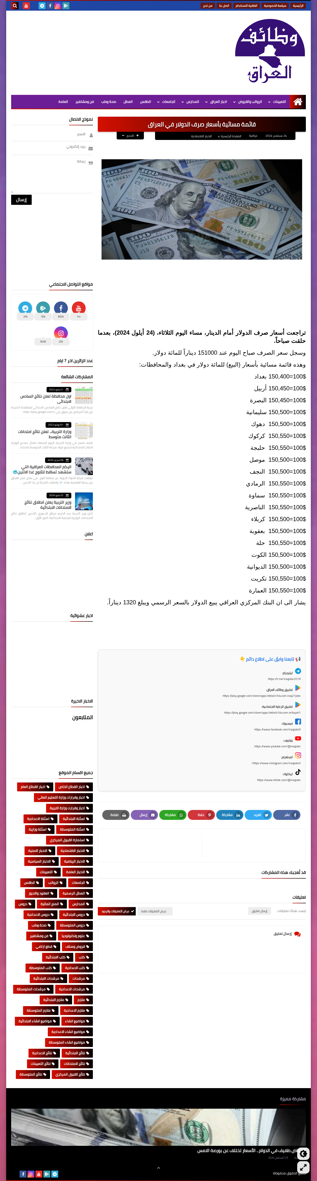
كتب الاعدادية (75, 968)
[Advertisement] (101, 52)
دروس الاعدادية (38, 914)
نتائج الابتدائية (75, 1053)
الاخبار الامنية (37, 850)
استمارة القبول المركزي (67, 840)
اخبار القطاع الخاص (72, 786)
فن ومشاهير (85, 101)
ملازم (81, 999)
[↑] (158, 1168)
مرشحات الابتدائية (46, 978)
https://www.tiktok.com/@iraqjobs (279, 780)
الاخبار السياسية (39, 861)
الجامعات (168, 101)
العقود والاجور (39, 893)
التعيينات (279, 101)
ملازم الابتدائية (53, 999)
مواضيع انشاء (75, 1021)
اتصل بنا (224, 5)
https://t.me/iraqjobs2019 (284, 679)
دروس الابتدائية (74, 914)
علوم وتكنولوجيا (73, 936)
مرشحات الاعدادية (72, 989)
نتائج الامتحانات (74, 1063)
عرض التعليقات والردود (116, 911)
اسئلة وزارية (38, 829)
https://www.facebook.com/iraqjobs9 (277, 729)
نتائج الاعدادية (42, 1053)
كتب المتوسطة (40, 968)
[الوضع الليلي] (303, 1154)
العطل (128, 101)
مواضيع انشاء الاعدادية (68, 1031)
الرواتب (53, 882)
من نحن (207, 5)
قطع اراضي (44, 946)
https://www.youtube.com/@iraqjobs (277, 746)
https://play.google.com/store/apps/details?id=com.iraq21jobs (262, 695)
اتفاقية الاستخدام (246, 5)
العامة (63, 101)
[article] (152, 845)
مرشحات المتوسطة (31, 989)
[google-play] (65, 5)
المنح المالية (50, 904)
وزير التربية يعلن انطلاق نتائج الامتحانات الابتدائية (48, 504)
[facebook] (50, 5)
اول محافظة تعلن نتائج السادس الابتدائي (45, 398)
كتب (82, 957)
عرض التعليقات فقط (153, 911)
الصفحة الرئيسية (231, 136)
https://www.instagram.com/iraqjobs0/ (276, 763)
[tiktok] (34, 5)
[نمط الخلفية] (303, 1167)
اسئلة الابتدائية (74, 818)
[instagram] (57, 5)
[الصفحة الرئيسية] (298, 101)
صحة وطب (108, 101)
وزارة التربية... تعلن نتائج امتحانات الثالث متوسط (44, 434)
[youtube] (26, 5)
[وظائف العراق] (270, 51)
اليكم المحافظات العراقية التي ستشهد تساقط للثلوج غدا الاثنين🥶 (42, 469)
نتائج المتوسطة (31, 1074)
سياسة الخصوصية (275, 5)
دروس (23, 904)
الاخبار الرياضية (74, 861)
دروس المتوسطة (72, 925)
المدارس (192, 101)
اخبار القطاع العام (33, 786)
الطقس (145, 101)
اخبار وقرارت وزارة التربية (67, 808)
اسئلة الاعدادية (38, 818)
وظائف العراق (258, 1173)
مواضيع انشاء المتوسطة (67, 1042)
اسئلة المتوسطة (72, 829)
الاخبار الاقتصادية (201, 136)
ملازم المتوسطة (39, 1010)
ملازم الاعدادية (74, 1010)
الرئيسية (298, 5)
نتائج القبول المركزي (70, 1074)
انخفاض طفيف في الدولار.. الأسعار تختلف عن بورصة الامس (251, 1150)
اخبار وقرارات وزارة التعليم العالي (61, 797)
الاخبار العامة (75, 872)
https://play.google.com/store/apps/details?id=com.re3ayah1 (262, 712)
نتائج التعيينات (41, 1063)
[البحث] (15, 5)
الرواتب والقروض (250, 101)
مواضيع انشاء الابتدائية (35, 1021)
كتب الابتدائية (55, 957)
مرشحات (79, 978)
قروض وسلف (75, 946)
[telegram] (42, 5)
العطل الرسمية (74, 893)
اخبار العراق (218, 101)
